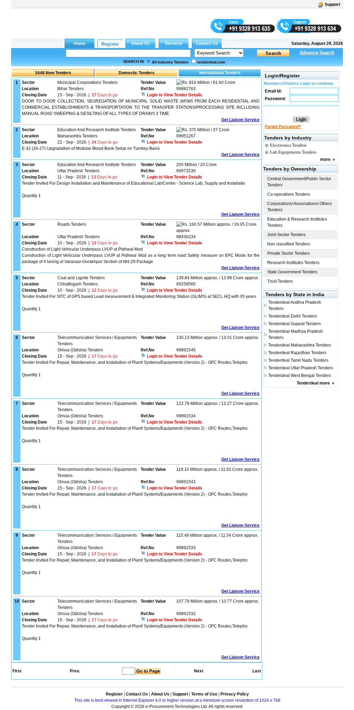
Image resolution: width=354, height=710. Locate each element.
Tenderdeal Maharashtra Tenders (299, 345)
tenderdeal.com (211, 62)
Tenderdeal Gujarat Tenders (294, 323)
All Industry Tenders (170, 62)
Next (198, 671)
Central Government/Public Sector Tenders (299, 181)
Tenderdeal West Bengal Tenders (299, 375)
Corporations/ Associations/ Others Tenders (299, 206)
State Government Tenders (292, 272)
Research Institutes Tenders (293, 262)
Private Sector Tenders (288, 253)
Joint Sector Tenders (286, 234)
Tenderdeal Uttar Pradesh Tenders (300, 368)
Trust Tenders (280, 281)
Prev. (75, 671)
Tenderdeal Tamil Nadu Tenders (298, 360)
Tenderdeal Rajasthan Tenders (297, 352)
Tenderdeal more (313, 383)
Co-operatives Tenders (288, 194)
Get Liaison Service (240, 119)
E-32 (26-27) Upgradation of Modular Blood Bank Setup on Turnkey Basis (91, 148)
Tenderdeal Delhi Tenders (292, 316)
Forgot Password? (283, 126)
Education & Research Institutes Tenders (297, 222)
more (325, 159)
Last (256, 671)
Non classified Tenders (288, 244)
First (16, 671)
